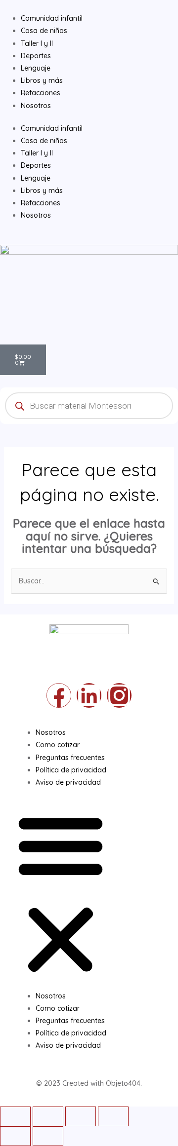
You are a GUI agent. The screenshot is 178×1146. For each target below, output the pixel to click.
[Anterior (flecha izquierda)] (15, 1136)
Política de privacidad (71, 769)
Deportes (36, 165)
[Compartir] (48, 1116)
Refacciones (40, 202)
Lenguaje (35, 178)
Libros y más (42, 190)
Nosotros (36, 215)
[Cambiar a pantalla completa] (80, 1116)
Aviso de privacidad (68, 782)
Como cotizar (58, 744)
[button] (60, 894)
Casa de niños (44, 140)
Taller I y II (37, 153)
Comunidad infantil (52, 128)
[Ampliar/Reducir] (113, 1116)
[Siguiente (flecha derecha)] (48, 1136)
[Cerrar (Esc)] (15, 1116)
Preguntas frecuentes (70, 757)
